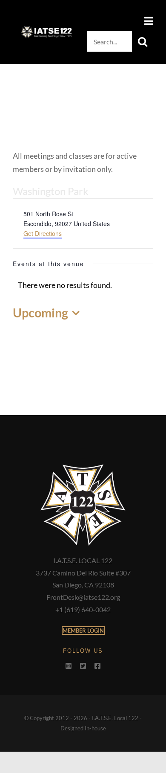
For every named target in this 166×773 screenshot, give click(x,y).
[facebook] (97, 666)
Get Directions (42, 233)
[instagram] (69, 666)
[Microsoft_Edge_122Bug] (83, 466)
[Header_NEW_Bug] (46, 29)
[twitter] (83, 666)
